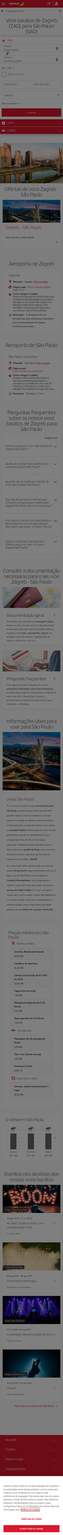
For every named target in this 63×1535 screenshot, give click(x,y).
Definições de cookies (31, 1518)
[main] (31, 1505)
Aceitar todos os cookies (31, 1528)
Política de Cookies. (30, 1509)
